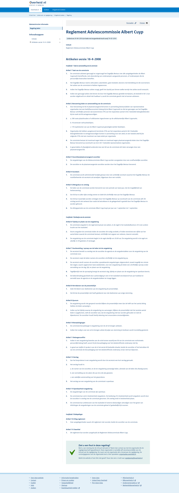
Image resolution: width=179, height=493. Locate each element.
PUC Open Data (97, 483)
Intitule (34, 39)
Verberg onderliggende (30, 42)
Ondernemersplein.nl (130, 483)
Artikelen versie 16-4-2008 (40, 42)
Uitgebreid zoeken (59, 15)
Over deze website (37, 478)
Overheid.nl (35, 10)
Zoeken (46, 10)
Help (32, 485)
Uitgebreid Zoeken (58, 10)
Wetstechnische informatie (38, 24)
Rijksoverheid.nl (128, 480)
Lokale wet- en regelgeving (44, 15)
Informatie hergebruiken (70, 478)
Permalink (130, 23)
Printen (142, 23)
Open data (95, 478)
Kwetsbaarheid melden (69, 488)
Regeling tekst (35, 28)
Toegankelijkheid (67, 483)
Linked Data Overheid (99, 480)
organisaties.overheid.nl (127, 454)
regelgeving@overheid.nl (133, 458)
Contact (33, 480)
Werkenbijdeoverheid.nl (131, 485)
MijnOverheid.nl (128, 478)
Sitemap (64, 485)
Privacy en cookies (67, 480)
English (33, 483)
